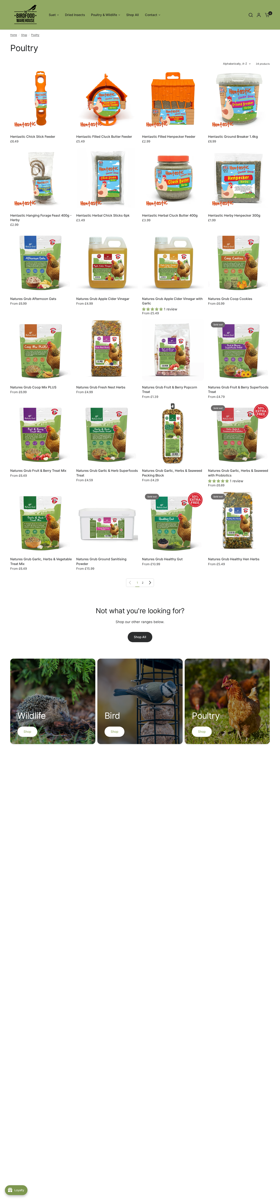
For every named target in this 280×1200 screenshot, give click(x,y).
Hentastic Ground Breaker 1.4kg (233, 136)
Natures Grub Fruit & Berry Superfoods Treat (238, 389)
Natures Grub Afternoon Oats (33, 299)
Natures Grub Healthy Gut (162, 559)
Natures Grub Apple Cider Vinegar (102, 299)
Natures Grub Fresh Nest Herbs (100, 387)
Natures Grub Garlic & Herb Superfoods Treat (107, 473)
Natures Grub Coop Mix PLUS (33, 387)
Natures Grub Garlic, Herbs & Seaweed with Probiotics (238, 473)
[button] (153, 309)
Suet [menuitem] (52, 15)
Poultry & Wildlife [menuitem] (104, 15)
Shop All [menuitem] (132, 15)
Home (13, 34)
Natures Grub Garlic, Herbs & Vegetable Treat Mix (41, 561)
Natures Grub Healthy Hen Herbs (234, 559)
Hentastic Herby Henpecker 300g (234, 215)
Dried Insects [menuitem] (75, 15)
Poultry (35, 34)
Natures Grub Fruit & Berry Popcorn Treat (169, 389)
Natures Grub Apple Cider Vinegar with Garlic (172, 301)
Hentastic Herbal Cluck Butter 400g (170, 215)
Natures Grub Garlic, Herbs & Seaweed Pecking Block (172, 473)
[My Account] (259, 15)
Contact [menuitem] (151, 15)
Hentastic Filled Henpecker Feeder (168, 136)
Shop (24, 34)
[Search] (251, 15)
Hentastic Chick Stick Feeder (32, 136)
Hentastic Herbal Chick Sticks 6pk (103, 215)
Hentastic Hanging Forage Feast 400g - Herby (41, 217)
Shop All (140, 637)
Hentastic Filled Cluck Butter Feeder (104, 136)
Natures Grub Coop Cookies (230, 299)
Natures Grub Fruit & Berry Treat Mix (38, 471)
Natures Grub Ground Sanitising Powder (101, 561)
